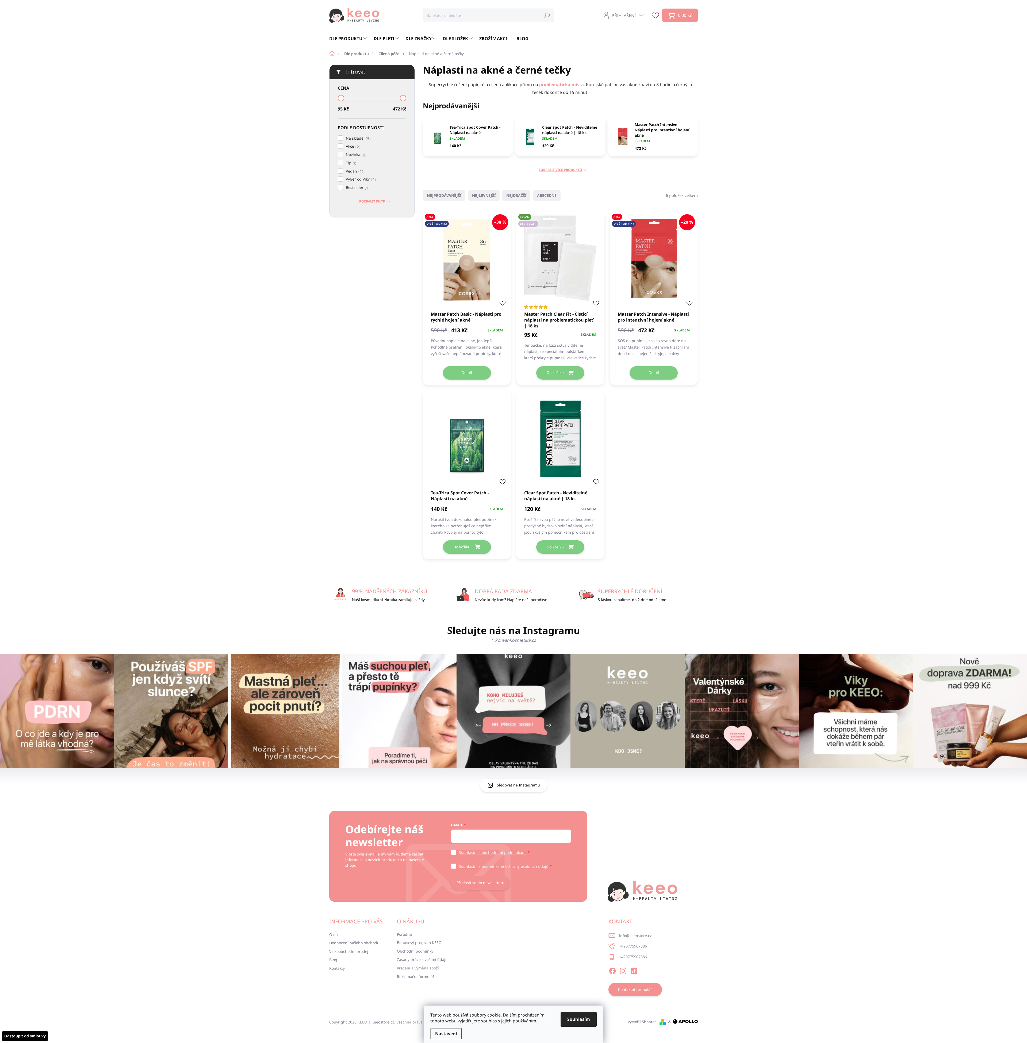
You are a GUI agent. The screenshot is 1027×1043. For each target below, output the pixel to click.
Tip (351, 163)
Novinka (355, 155)
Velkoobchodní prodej (348, 951)
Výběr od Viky (360, 179)
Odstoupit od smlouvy (25, 1035)
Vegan (354, 171)
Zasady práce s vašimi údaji (421, 959)
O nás (334, 934)
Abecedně (547, 195)
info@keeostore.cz (635, 935)
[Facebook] (612, 970)
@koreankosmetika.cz (513, 640)
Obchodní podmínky (415, 951)
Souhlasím (578, 1019)
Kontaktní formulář (635, 989)
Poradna (404, 934)
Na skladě (357, 138)
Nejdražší (516, 195)
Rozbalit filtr (372, 201)
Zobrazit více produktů (560, 170)
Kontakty (337, 968)
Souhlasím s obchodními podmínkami (493, 852)
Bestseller (357, 187)
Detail (467, 372)
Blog (333, 959)
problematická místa (561, 84)
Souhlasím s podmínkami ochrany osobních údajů (504, 866)
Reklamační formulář (415, 976)
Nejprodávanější (444, 195)
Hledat (547, 15)
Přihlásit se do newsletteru (480, 882)
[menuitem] (348, 38)
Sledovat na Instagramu (518, 785)
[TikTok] (634, 970)
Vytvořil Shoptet (642, 1021)
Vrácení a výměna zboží (418, 968)
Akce (352, 146)
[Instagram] (623, 970)
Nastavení (446, 1034)
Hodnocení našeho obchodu (354, 942)
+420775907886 (633, 946)
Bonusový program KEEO (419, 942)
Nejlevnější (484, 195)
